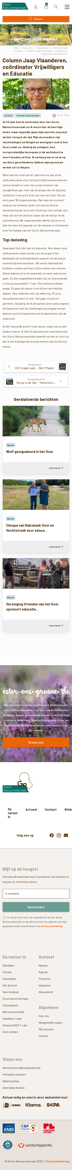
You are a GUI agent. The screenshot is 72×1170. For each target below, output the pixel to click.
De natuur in (13, 813)
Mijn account (46, 1029)
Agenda (43, 972)
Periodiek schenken (14, 1074)
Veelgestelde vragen (50, 1022)
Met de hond (10, 985)
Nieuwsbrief (46, 992)
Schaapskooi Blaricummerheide (13, 1008)
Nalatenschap (11, 1081)
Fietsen (7, 972)
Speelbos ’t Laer (12, 1018)
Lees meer (55, 467)
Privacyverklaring (57, 1161)
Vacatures (45, 985)
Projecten (44, 978)
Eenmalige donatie (14, 1087)
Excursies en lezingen (15, 998)
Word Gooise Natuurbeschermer (22, 1067)
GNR (15, 47)
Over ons (27, 47)
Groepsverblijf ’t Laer (15, 1025)
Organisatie (42, 47)
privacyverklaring (52, 926)
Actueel (31, 809)
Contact (51, 809)
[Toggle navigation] (67, 7)
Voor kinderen (11, 992)
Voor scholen (10, 1031)
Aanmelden (36, 907)
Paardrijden (9, 978)
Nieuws (43, 965)
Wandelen (8, 965)
